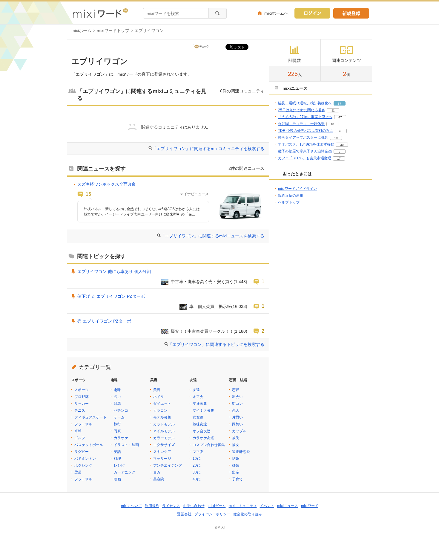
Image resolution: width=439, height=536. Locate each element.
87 (339, 103)
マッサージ (162, 458)
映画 (117, 479)
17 (339, 158)
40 (341, 131)
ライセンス (171, 506)
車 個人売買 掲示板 (210, 306)
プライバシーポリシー (212, 514)
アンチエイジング (167, 465)
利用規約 (152, 506)
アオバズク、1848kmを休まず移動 (306, 144)
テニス (79, 410)
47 (340, 117)
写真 (117, 431)
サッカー (81, 403)
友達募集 (200, 403)
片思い (237, 417)
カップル (239, 431)
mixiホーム (81, 30)
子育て (237, 479)
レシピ (119, 465)
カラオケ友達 (203, 438)
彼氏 (235, 438)
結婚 (235, 458)
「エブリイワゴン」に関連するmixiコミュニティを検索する (208, 148)
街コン (237, 403)
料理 (117, 458)
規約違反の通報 (290, 195)
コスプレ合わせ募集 (209, 445)
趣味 (117, 390)
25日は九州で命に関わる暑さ (301, 110)
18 (332, 124)
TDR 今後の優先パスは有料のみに (305, 131)
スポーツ (81, 390)
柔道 (78, 472)
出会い (237, 397)
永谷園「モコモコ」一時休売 (301, 124)
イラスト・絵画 (126, 445)
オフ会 (198, 397)
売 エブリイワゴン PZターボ (104, 321)
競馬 (117, 403)
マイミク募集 (203, 410)
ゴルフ (79, 438)
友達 (196, 390)
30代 (196, 472)
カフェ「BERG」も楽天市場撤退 (304, 158)
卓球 (78, 431)
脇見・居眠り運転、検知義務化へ (305, 103)
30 (342, 144)
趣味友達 (200, 424)
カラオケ (121, 438)
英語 (117, 452)
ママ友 (198, 452)
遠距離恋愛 (241, 452)
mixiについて (131, 506)
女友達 (198, 417)
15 (88, 194)
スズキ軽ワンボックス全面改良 (106, 184)
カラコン (160, 410)
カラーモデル (164, 438)
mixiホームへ (276, 13)
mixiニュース (287, 506)
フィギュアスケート (90, 417)
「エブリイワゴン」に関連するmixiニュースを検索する (212, 235)
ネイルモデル (164, 431)
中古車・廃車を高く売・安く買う (202, 281)
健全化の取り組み (247, 514)
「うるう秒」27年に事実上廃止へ (305, 117)
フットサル (83, 424)
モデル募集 (162, 417)
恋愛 (235, 390)
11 (333, 110)
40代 (196, 479)
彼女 (235, 445)
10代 (196, 458)
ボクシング (83, 465)
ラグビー (81, 452)
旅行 (117, 424)
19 (336, 138)
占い (117, 397)
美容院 (158, 479)
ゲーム (119, 417)
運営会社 (184, 514)
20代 (196, 465)
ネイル (158, 397)
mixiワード (309, 506)
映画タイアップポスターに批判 (303, 137)
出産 (235, 472)
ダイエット (162, 403)
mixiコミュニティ (243, 506)
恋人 (235, 410)
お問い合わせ (194, 506)
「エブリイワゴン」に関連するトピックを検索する (216, 344)
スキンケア (162, 452)
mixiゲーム (217, 506)
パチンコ (121, 410)
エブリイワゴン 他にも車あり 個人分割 (114, 271)
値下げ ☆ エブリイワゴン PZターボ (111, 296)
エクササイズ (164, 445)
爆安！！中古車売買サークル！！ (202, 331)
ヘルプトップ (289, 202)
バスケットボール (88, 445)
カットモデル (164, 424)
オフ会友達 (202, 431)
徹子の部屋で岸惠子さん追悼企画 (305, 151)
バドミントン (85, 458)
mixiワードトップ (113, 30)
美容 (156, 390)
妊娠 (235, 465)
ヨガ (156, 472)
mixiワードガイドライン (297, 189)
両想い (237, 424)
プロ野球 (81, 397)
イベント (267, 506)
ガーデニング (124, 472)
